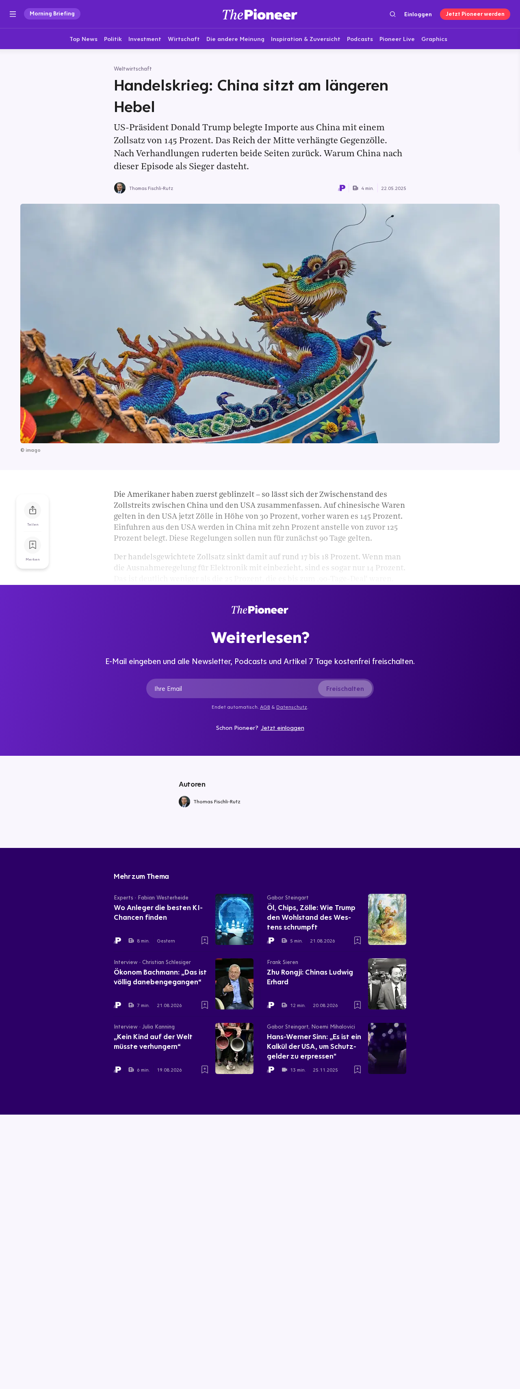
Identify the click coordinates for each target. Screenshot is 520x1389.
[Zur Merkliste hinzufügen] (32, 545)
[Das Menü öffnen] (13, 14)
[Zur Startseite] (260, 14)
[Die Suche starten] (392, 14)
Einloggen (418, 14)
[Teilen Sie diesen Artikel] (32, 510)
